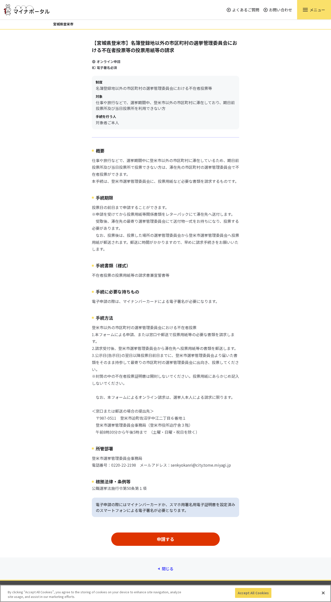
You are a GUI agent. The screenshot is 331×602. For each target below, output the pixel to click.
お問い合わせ (280, 10)
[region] (165, 593)
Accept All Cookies (253, 593)
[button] (314, 9)
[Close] (323, 592)
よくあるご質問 (245, 10)
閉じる (167, 568)
